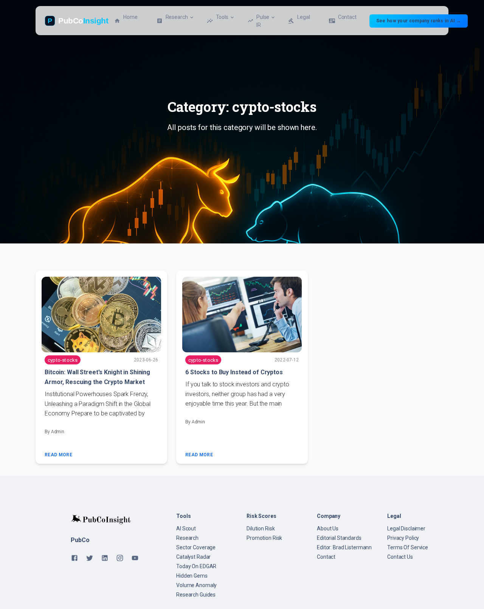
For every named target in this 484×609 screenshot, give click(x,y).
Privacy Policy (403, 538)
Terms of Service (407, 547)
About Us (327, 528)
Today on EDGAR (196, 566)
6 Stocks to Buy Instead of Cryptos (234, 372)
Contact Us (400, 557)
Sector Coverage (196, 547)
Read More (58, 454)
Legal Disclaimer (406, 528)
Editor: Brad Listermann (344, 547)
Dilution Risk (261, 528)
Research (187, 538)
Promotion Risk (264, 538)
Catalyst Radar (193, 557)
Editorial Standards (339, 538)
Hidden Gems (192, 576)
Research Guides (196, 595)
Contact (326, 557)
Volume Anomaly (196, 585)
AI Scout (186, 528)
